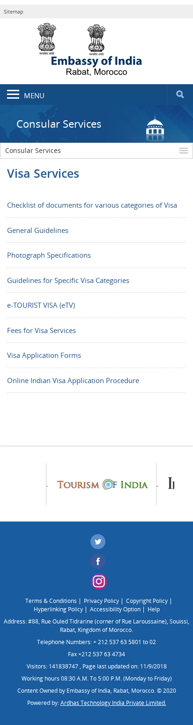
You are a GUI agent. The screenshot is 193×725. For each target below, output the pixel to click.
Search (180, 94)
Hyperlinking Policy (58, 609)
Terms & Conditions (51, 601)
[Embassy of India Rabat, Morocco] (96, 50)
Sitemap (13, 11)
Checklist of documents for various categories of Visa (92, 205)
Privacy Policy (101, 601)
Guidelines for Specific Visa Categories (68, 280)
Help (154, 609)
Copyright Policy (147, 601)
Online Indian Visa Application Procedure (73, 380)
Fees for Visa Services (41, 330)
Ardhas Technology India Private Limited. (113, 703)
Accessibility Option (115, 609)
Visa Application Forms (44, 355)
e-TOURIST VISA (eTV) (41, 305)
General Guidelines (37, 230)
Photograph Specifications (49, 255)
